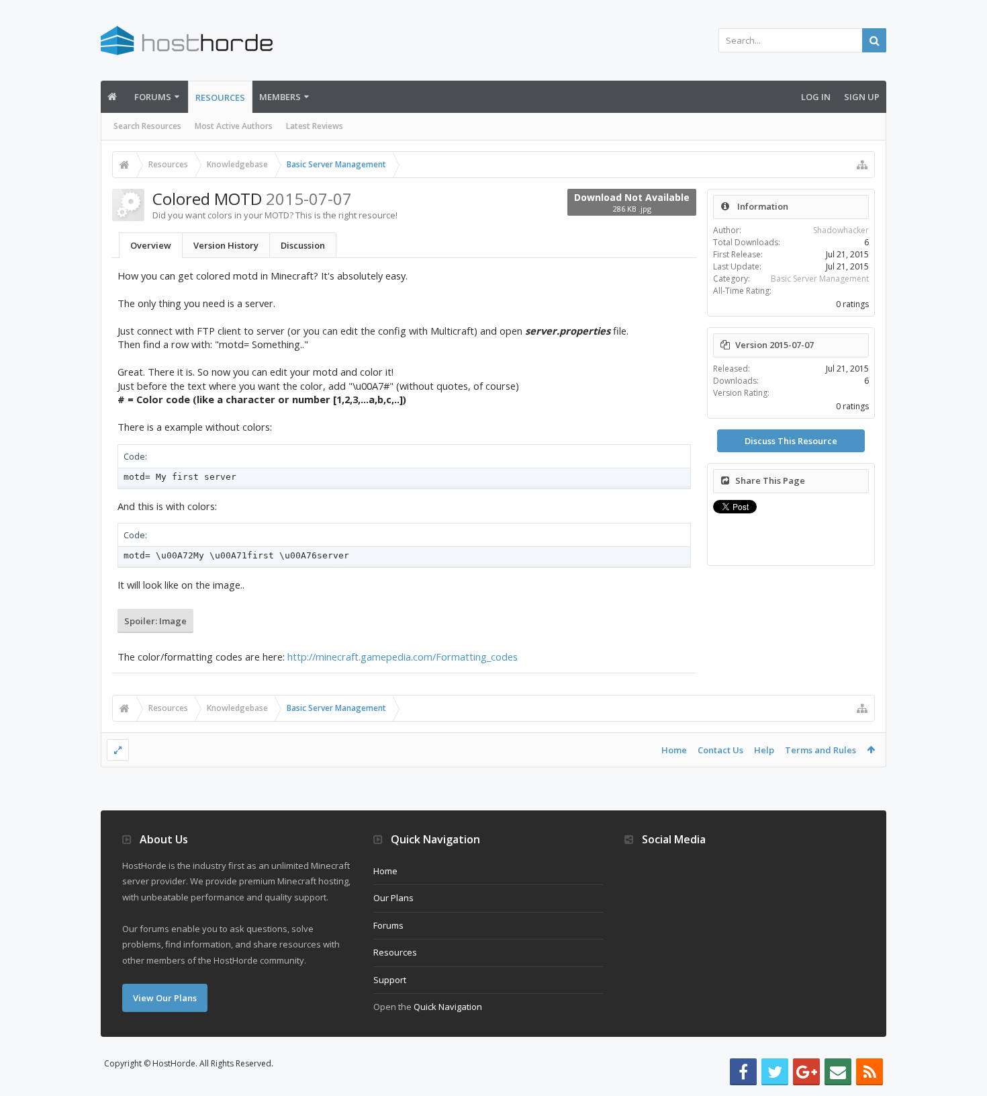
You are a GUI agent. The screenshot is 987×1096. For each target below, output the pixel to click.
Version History (225, 245)
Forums (152, 97)
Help (764, 750)
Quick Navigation (448, 1007)
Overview (150, 245)
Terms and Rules (820, 750)
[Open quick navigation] (862, 164)
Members (280, 97)
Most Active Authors (234, 126)
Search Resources (147, 126)
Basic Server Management (820, 278)
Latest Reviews (314, 126)
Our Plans (393, 898)
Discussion (303, 245)
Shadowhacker (841, 230)
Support (389, 980)
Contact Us (720, 750)
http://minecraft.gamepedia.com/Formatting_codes (402, 656)
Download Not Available (632, 202)
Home (674, 750)
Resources (220, 97)
